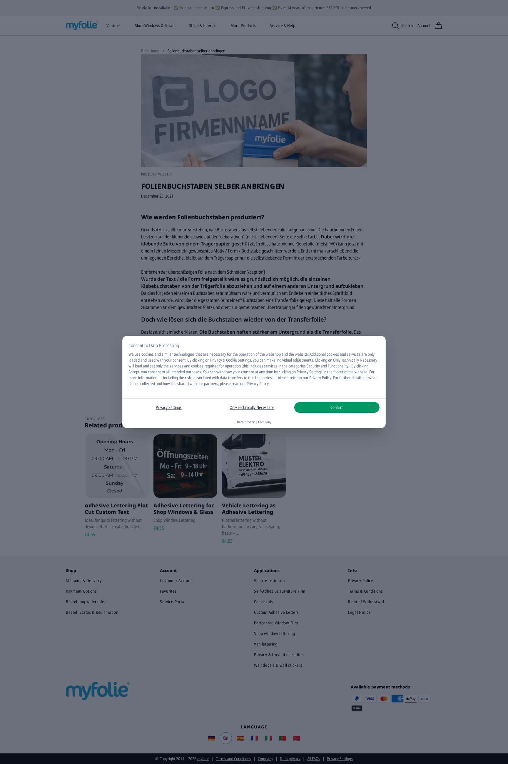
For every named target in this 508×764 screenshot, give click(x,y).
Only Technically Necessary (252, 407)
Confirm (336, 407)
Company (264, 421)
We (131, 354)
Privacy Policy (258, 383)
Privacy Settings (169, 407)
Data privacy (246, 421)
